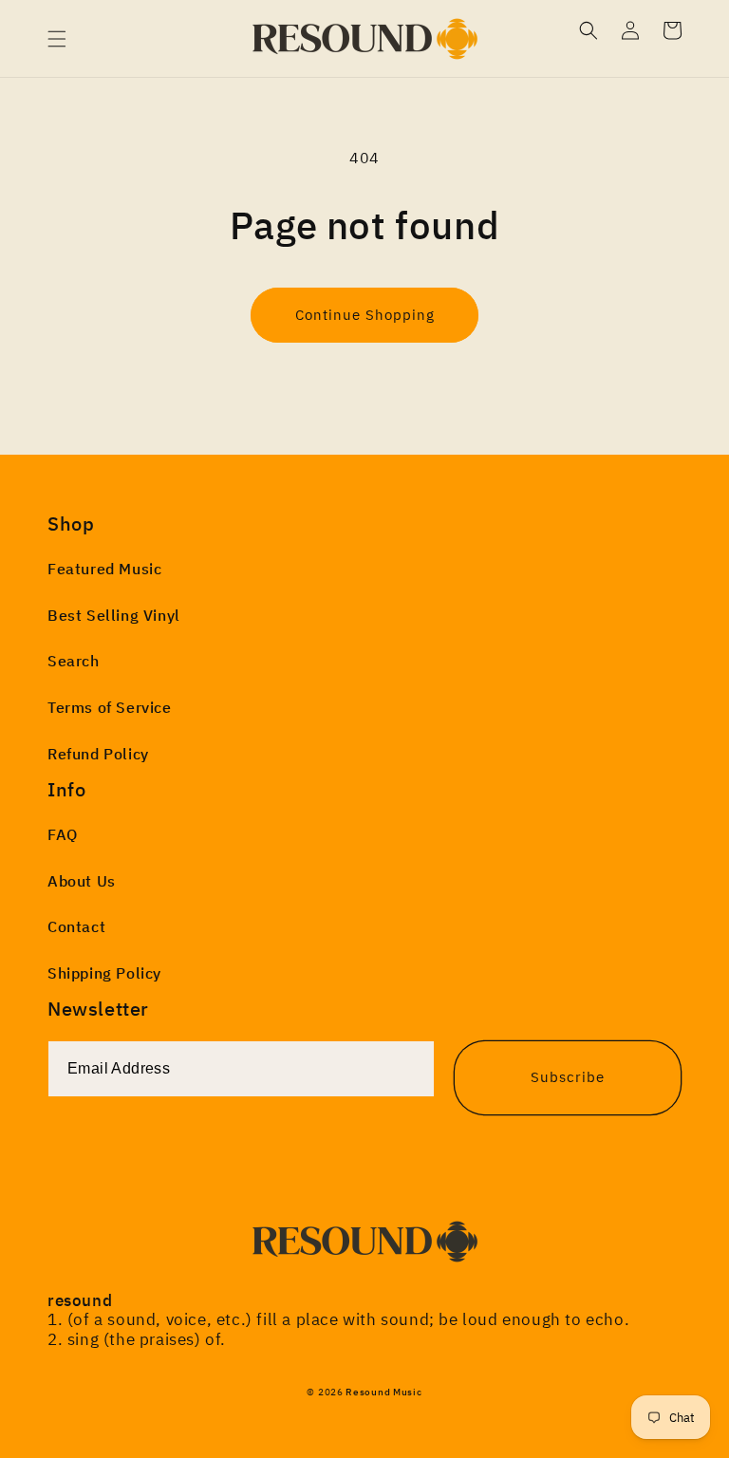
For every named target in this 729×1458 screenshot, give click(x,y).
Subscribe (568, 1077)
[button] (57, 39)
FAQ (62, 834)
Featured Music (104, 568)
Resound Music (383, 1392)
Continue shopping (365, 315)
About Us (81, 880)
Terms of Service (109, 707)
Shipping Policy (104, 972)
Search (73, 660)
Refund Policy (98, 753)
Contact (76, 926)
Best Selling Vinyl (113, 615)
